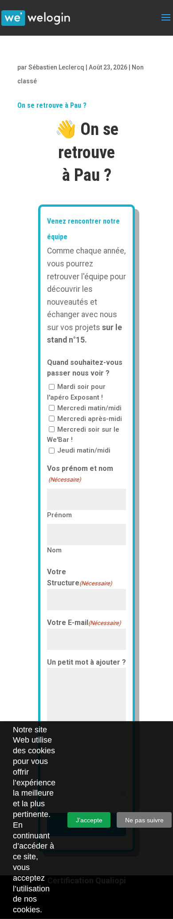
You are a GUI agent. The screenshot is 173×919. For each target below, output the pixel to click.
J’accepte (89, 820)
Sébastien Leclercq (56, 67)
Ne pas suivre (144, 820)
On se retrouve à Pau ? (51, 105)
